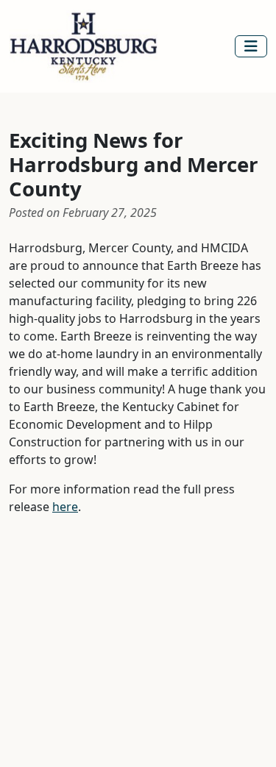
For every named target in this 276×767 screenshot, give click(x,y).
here (65, 507)
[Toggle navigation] (251, 46)
